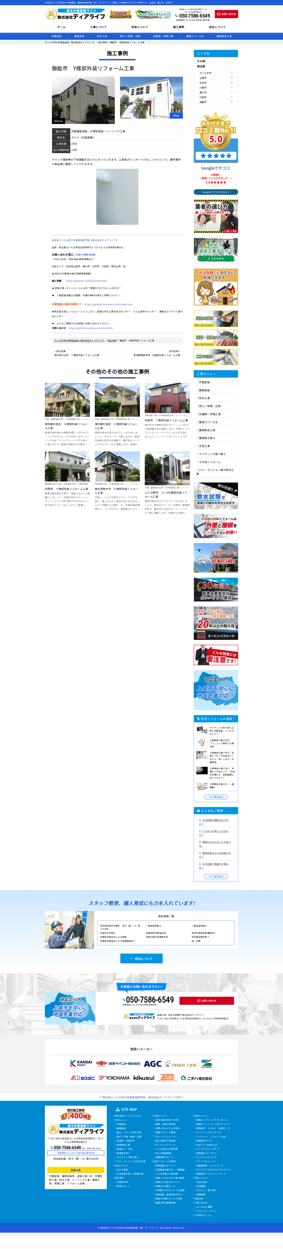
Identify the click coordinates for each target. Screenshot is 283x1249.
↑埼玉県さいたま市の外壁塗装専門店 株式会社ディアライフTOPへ (141, 1097)
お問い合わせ (201, 1203)
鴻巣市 (203, 102)
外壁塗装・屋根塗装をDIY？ (169, 1194)
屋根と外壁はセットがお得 (169, 1198)
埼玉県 (201, 66)
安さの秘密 (122, 1170)
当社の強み (202, 1182)
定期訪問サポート (164, 1157)
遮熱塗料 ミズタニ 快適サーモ (213, 1128)
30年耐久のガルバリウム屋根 (170, 1190)
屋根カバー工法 (195, 36)
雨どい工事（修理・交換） (130, 1136)
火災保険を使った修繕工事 (130, 1174)
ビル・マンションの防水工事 (131, 1161)
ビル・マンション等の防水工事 (215, 472)
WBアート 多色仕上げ (207, 1145)
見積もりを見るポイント (168, 1182)
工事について (160, 1116)
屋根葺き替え (207, 438)
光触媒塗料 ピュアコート (210, 1165)
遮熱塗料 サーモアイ (207, 1153)
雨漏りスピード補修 (166, 1132)
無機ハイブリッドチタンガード (212, 1120)
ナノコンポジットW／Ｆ (208, 1149)
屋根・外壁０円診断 (166, 1124)
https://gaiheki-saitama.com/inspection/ (108, 304)
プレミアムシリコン (206, 1161)
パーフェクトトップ (206, 1157)
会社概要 (201, 1186)
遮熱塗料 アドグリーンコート (211, 1174)
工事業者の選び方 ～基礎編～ (171, 1170)
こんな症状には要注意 (167, 1149)
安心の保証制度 (163, 1153)
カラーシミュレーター (167, 1136)
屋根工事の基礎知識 (166, 1203)
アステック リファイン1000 (211, 1136)
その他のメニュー (203, 1215)
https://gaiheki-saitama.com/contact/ (90, 328)
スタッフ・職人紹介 (207, 1190)
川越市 (203, 87)
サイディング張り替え (212, 454)
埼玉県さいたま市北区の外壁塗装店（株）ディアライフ (130, 1227)
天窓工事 (204, 446)
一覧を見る (217, 796)
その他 (201, 61)
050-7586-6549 (194, 15)
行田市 (203, 97)
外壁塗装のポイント (166, 1165)
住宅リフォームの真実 (164, 1161)
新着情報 (201, 1194)
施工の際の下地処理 (166, 1141)
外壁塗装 (56, 36)
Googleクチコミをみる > (216, 192)
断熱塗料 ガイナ (205, 1141)
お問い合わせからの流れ (168, 1128)
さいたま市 (205, 73)
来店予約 (199, 1198)
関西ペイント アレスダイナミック (213, 1124)
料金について (121, 1165)
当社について (144, 958)
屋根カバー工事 (124, 1149)
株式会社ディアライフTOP (128, 1116)
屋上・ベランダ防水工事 (129, 1132)
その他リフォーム (210, 462)
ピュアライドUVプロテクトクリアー (214, 1170)
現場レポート (123, 1186)
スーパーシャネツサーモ (209, 1132)
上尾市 (203, 77)
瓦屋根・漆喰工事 (163, 36)
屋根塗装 (79, 36)
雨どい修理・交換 (130, 36)
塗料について (201, 1116)
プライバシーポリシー (208, 1211)
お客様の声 (122, 1182)
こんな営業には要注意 (167, 1174)
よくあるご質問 (204, 1207)
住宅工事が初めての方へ (168, 1120)
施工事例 (119, 1178)
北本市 (203, 82)
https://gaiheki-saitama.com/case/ (86, 280)
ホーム (61, 27)
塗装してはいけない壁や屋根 (170, 1178)
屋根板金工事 (224, 36)
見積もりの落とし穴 (166, 1186)
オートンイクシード (166, 1145)
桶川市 (203, 92)
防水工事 (102, 36)
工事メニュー (121, 1120)
